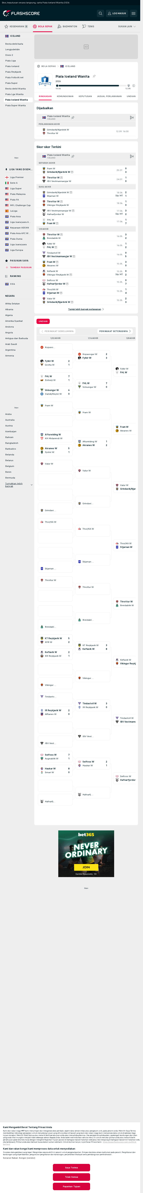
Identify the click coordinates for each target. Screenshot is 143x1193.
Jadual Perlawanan (109, 96)
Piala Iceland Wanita (16, 99)
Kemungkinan (65, 96)
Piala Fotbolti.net (14, 77)
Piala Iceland (12, 66)
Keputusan (85, 96)
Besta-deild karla (14, 43)
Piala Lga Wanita (14, 94)
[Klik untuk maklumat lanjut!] (86, 131)
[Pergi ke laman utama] (28, 13)
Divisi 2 (9, 55)
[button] (133, 85)
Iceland (70, 66)
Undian (131, 96)
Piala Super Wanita (15, 105)
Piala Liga (10, 60)
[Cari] (100, 13)
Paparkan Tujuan (71, 1186)
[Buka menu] (133, 13)
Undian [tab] (43, 321)
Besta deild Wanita (15, 88)
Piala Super (11, 83)
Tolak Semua (71, 1177)
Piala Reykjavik (13, 71)
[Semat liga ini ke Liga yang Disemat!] (94, 76)
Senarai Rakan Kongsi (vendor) (19, 1158)
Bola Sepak (48, 66)
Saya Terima (71, 1167)
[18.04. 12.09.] (95, 85)
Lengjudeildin (12, 49)
